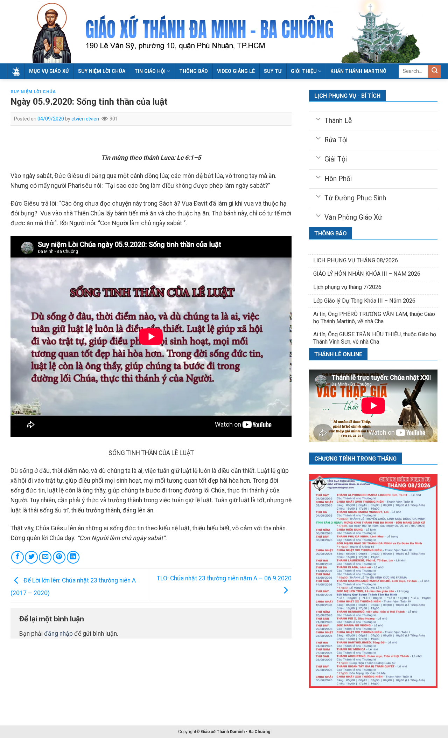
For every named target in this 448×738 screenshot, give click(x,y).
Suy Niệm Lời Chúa (101, 71)
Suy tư (273, 71)
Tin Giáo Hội (150, 71)
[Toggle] (318, 118)
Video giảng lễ (236, 71)
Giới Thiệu (304, 71)
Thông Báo (193, 71)
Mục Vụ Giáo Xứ (49, 71)
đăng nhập (58, 633)
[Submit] (434, 71)
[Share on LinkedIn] (73, 557)
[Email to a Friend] (45, 557)
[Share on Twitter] (31, 557)
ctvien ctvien (85, 119)
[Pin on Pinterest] (59, 557)
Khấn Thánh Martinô (358, 71)
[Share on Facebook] (17, 557)
